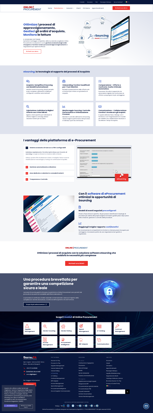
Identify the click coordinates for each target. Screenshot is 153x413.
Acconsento (11, 405)
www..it (31, 374)
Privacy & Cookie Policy (26, 406)
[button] (48, 147)
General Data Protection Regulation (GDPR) (15, 400)
